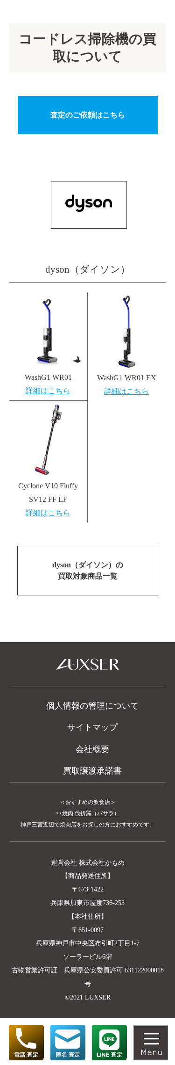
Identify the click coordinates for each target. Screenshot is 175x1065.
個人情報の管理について (92, 705)
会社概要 (92, 749)
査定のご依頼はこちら (87, 115)
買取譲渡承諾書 (92, 770)
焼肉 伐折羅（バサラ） (90, 813)
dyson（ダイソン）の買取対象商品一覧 (87, 570)
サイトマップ (92, 727)
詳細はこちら (48, 391)
